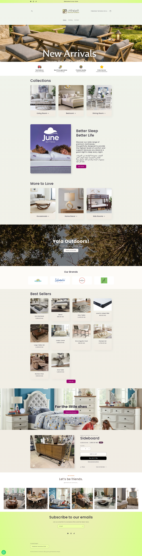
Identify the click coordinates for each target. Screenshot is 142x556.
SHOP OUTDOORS (71, 250)
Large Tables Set (39, 345)
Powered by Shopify (55, 551)
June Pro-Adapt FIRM (102, 313)
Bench (60, 314)
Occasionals (42, 216)
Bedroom (70, 113)
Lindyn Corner (60, 340)
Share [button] (83, 467)
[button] (32, 11)
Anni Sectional (39, 316)
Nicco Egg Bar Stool (81, 341)
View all (71, 381)
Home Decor (70, 216)
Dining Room (98, 113)
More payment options (93, 461)
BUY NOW (81, 166)
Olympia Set (102, 341)
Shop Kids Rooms (71, 412)
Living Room (42, 113)
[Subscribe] (82, 526)
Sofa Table (60, 370)
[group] (14, 498)
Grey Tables (81, 315)
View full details (100, 467)
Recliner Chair (39, 374)
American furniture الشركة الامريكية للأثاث (42, 551)
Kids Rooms (98, 216)
